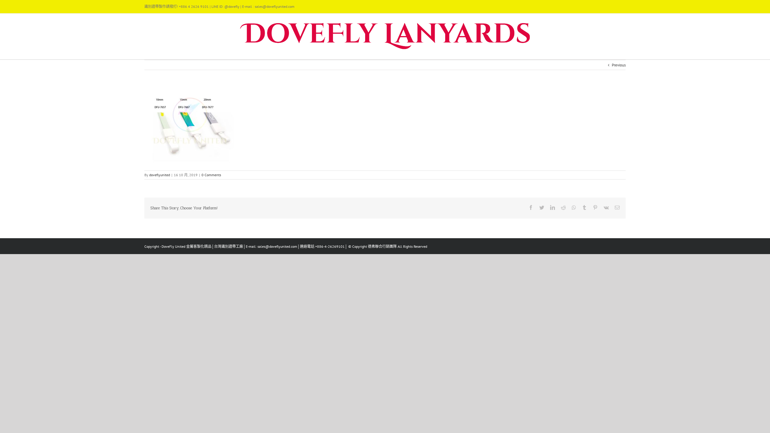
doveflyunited (159, 175)
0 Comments (211, 175)
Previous (619, 65)
